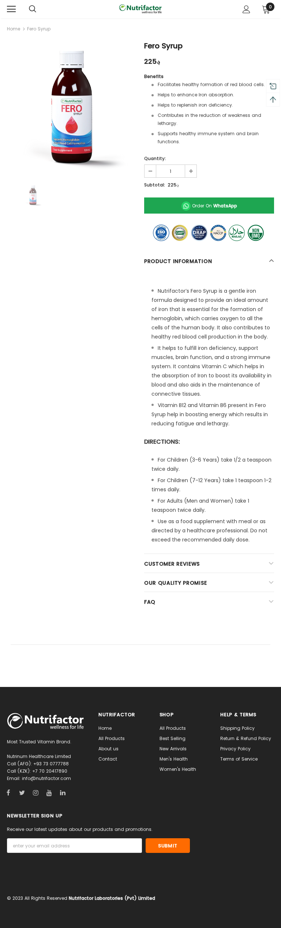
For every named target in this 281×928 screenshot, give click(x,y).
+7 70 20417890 (49, 771)
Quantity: (155, 158)
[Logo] (140, 9)
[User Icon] (246, 9)
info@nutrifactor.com (46, 778)
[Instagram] (35, 792)
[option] (72, 108)
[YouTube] (49, 792)
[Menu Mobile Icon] (11, 9)
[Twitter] (22, 792)
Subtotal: (154, 185)
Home (13, 29)
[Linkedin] (62, 792)
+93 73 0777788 (51, 764)
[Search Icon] (32, 9)
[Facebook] (8, 792)
